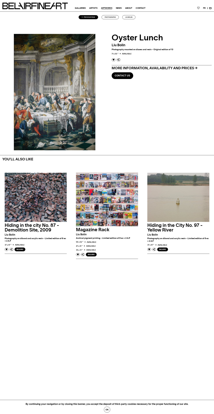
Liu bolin (128, 17)
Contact (140, 8)
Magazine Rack (92, 229)
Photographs (110, 17)
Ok (107, 409)
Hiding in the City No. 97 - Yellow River (175, 227)
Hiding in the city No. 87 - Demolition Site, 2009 (32, 227)
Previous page (89, 17)
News (119, 8)
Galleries (80, 8)
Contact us (122, 75)
